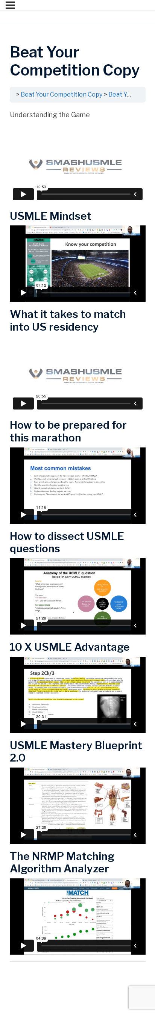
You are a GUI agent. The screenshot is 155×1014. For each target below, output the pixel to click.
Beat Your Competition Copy (62, 94)
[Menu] (10, 5)
